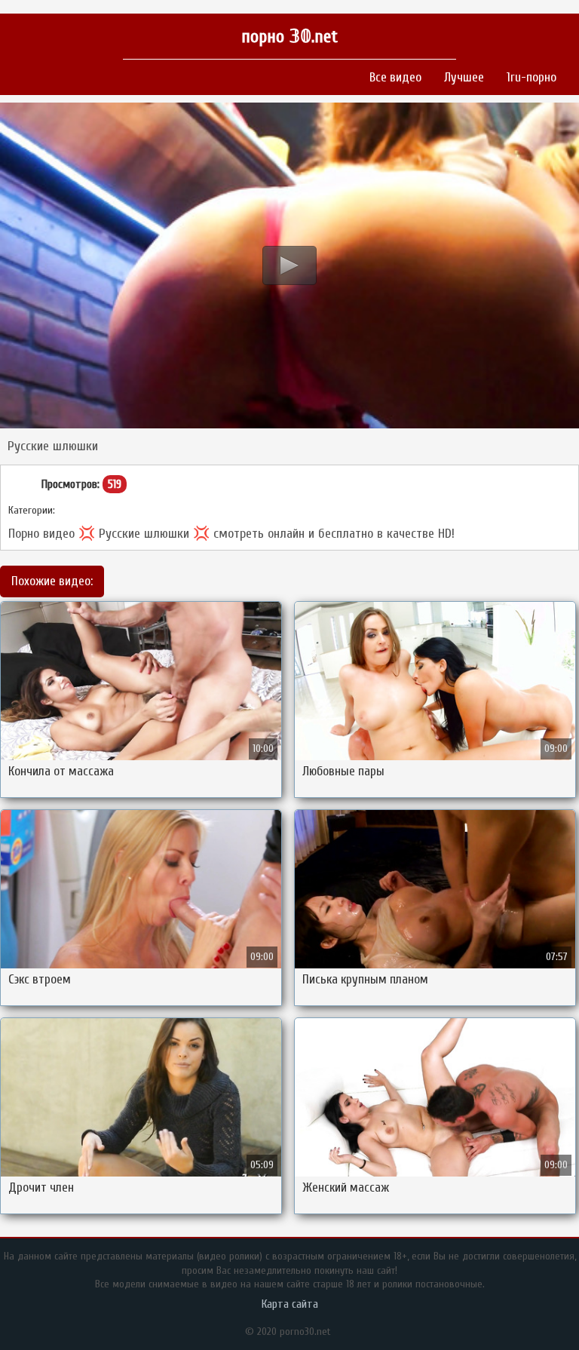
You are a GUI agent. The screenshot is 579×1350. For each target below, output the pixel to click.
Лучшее (464, 77)
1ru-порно (531, 77)
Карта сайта (290, 1304)
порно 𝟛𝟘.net (289, 36)
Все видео (395, 77)
